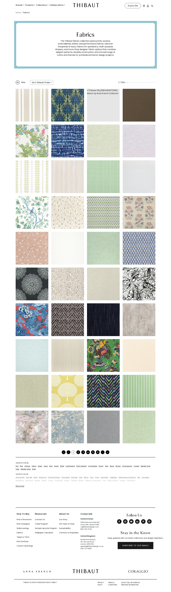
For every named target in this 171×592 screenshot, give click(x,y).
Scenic (50, 480)
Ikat (138, 477)
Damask (74, 477)
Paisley (44, 480)
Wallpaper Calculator (44, 532)
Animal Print (20, 477)
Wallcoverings (23, 528)
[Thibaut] (86, 571)
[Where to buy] (144, 5)
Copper (136, 466)
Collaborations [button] (56, 5)
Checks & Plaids (54, 477)
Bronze (118, 466)
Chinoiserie (65, 477)
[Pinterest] (143, 521)
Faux (92, 477)
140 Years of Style (66, 524)
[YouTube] (131, 521)
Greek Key (113, 477)
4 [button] (88, 452)
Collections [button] (41, 5)
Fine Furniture (22, 541)
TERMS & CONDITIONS (112, 583)
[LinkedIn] (137, 521)
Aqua (46, 466)
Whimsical (131, 480)
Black (112, 466)
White (62, 466)
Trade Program (41, 524)
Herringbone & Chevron (127, 477)
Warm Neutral (81, 466)
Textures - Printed (77, 480)
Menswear (29, 480)
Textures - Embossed (93, 480)
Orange (27, 466)
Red (21, 466)
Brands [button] (19, 5)
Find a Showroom (24, 519)
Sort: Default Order (41, 82)
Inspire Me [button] (133, 5)
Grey (106, 466)
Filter (23, 82)
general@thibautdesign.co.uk (91, 546)
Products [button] (29, 5)
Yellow (34, 466)
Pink (17, 466)
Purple (56, 466)
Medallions (20, 480)
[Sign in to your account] (148, 5)
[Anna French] (37, 571)
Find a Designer (23, 524)
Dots (80, 477)
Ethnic (86, 477)
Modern (37, 480)
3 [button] (83, 452)
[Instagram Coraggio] (149, 521)
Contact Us (40, 519)
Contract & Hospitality (68, 532)
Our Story (63, 519)
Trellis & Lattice (112, 480)
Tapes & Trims (23, 537)
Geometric (104, 477)
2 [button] (78, 452)
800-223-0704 (86, 529)
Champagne (127, 466)
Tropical (122, 480)
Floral (97, 477)
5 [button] (93, 452)
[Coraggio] (138, 571)
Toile (104, 480)
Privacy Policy (101, 583)
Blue (50, 466)
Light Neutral (70, 466)
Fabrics (20, 532)
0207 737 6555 (86, 548)
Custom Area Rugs (25, 546)
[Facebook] (119, 521)
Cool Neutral (92, 466)
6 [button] (97, 452)
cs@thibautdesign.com (89, 527)
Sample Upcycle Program (46, 528)
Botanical (42, 477)
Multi (34, 469)
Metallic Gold (145, 466)
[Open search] (152, 5)
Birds (35, 477)
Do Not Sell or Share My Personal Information (130, 583)
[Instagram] (125, 521)
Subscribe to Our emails (135, 545)
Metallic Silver (26, 469)
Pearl (17, 469)
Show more (20, 486)
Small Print (59, 480)
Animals (29, 477)
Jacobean (145, 477)
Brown (101, 466)
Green (40, 466)
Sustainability (65, 528)
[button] (103, 452)
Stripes (66, 480)
